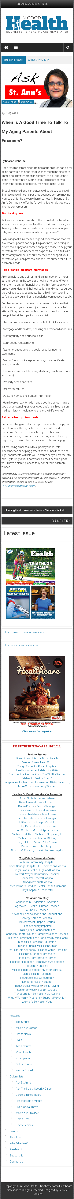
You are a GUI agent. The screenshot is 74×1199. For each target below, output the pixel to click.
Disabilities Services (30, 941)
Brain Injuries (26, 929)
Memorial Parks (52, 969)
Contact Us (16, 1161)
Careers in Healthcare (28, 1094)
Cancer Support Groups (20, 933)
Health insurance (29, 953)
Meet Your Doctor (26, 1027)
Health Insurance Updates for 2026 (37, 770)
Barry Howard (27, 802)
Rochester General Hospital (37, 878)
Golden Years (24, 1064)
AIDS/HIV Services (37, 909)
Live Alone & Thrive (27, 1106)
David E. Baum (46, 802)
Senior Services (26, 989)
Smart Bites (23, 1119)
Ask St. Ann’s (23, 1082)
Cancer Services (45, 929)
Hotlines (15, 961)
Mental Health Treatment (37, 973)
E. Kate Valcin (26, 810)
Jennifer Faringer (46, 818)
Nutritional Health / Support (37, 981)
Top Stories (23, 1021)
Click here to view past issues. (21, 645)
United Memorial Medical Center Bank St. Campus (37, 886)
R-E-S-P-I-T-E (60, 520)
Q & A (19, 1040)
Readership (16, 1149)
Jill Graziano (26, 822)
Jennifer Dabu (26, 818)
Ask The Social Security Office (33, 1088)
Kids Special (23, 1058)
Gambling (61, 949)
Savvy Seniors (24, 1125)
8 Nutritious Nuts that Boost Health (37, 758)
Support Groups (47, 989)
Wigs (11, 997)
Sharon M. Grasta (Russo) (27, 850)
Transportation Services (28, 993)
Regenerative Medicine (28, 985)
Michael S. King (47, 838)
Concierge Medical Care (53, 937)
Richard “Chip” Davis (45, 842)
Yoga (49, 1001)
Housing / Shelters (37, 965)
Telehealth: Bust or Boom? (37, 778)
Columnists (27, 102)
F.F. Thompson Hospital (52, 866)
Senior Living (51, 985)
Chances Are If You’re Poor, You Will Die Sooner (37, 774)
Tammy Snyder (54, 850)
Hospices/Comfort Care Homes (37, 957)
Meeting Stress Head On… (37, 762)
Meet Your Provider (27, 1112)
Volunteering (52, 993)
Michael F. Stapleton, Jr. (48, 834)
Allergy (26, 917)
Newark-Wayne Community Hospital (37, 874)
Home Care (48, 953)
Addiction (39, 902)
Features (15, 1015)
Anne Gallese (46, 798)
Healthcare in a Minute (29, 1100)
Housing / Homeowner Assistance (43, 961)
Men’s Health (23, 1052)
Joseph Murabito (45, 822)
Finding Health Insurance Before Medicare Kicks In (35, 510)
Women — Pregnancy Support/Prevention (41, 997)
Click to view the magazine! (37, 731)
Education (50, 941)
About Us (15, 1137)
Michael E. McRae (22, 834)
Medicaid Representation (26, 969)
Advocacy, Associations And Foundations (37, 913)
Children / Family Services (22, 937)
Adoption (52, 902)
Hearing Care (46, 949)
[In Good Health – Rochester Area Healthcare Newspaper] (6, 47)
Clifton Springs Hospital (22, 866)
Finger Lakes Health (25, 870)
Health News (23, 1034)
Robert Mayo (45, 846)
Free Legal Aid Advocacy (21, 949)
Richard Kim (28, 846)
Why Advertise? (19, 1143)
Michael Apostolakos (45, 830)
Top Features (23, 1046)
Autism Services (42, 917)
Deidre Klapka (26, 806)
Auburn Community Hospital (37, 862)
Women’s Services (33, 1001)
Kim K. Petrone (47, 826)
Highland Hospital (49, 870)
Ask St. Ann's (9, 102)
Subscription (17, 1155)
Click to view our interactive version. (25, 632)
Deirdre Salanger (46, 806)
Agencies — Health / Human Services (37, 906)
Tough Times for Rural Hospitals (37, 766)
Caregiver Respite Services (52, 933)
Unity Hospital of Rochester (37, 890)
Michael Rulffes (27, 838)
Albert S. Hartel (28, 798)
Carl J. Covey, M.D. (38, 59)
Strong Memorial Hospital (37, 882)
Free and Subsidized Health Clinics (37, 945)
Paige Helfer (24, 842)
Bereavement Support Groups (37, 921)
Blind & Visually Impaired (37, 925)
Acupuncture (23, 902)
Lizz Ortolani (23, 830)
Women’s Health (25, 1070)
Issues (14, 1131)
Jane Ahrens (49, 814)
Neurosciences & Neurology (37, 977)
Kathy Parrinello (27, 826)
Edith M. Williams (46, 810)
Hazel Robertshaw (28, 814)
